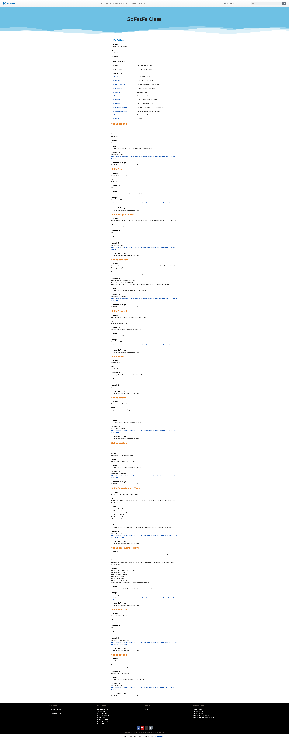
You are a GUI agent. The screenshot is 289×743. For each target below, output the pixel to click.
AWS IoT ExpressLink (103, 715)
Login (145, 3)
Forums (128, 3)
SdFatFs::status (117, 115)
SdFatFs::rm (116, 96)
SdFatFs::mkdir (117, 92)
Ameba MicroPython (103, 721)
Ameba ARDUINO (102, 713)
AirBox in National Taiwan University (203, 717)
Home (103, 3)
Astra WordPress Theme (161, 736)
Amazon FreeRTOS (102, 717)
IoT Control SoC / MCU (55, 713)
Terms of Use (160, 732)
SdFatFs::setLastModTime (120, 111)
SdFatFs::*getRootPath (119, 84)
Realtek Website (197, 709)
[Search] (284, 3)
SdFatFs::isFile (116, 103)
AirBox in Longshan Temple (201, 715)
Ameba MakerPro (198, 711)
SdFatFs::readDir (117, 88)
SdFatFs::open (116, 119)
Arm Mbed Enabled (102, 719)
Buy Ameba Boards (102, 709)
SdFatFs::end (116, 81)
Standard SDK (101, 711)
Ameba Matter (101, 723)
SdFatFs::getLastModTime (120, 107)
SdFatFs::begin (117, 77)
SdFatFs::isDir (116, 100)
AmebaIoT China (198, 713)
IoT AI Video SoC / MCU (55, 709)
